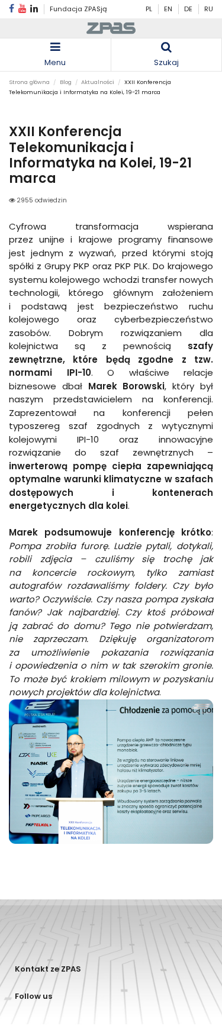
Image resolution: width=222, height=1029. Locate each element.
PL (149, 9)
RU (208, 9)
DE (189, 9)
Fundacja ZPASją (78, 9)
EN (169, 9)
